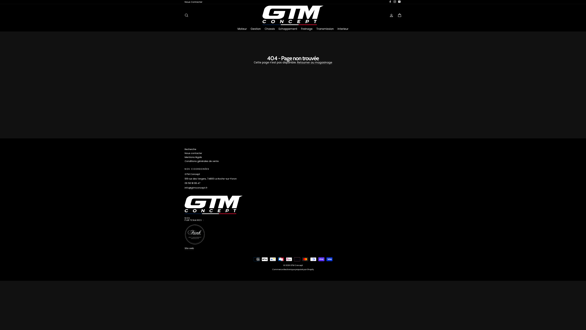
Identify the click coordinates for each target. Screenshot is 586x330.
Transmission (325, 29)
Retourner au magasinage (314, 62)
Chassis (270, 29)
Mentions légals (193, 157)
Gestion (256, 29)
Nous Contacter (193, 2)
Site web (189, 248)
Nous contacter (193, 153)
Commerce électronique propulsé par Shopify (293, 269)
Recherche (190, 149)
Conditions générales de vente (202, 161)
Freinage (307, 29)
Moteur (242, 29)
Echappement (288, 29)
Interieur (343, 29)
